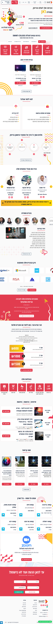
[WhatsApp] (3, 16)
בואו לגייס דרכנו (34, 606)
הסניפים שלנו (24, 606)
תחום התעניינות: (23, 585)
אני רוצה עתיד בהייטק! (46, 28)
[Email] (3, 14)
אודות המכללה (35, 612)
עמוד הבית (24, 602)
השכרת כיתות (35, 608)
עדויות (36, 610)
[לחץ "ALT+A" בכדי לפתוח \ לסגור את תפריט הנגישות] (1, 622)
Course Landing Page (22, 610)
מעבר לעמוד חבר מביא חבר (27, 370)
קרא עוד (47, 484)
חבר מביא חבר (35, 604)
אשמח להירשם (7, 411)
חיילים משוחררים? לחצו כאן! (33, 27)
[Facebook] (3, 12)
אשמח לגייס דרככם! (22, 290)
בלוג (25, 2)
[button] (45, 622)
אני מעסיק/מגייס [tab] (34, 41)
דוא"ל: (38, 585)
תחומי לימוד (45, 2)
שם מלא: (38, 579)
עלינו (23, 2)
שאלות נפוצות (35, 614)
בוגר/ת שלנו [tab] (10, 41)
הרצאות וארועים (29, 2)
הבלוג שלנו (24, 604)
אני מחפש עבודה (32, 290)
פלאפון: (25, 579)
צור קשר (19, 2)
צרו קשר (24, 608)
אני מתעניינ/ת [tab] (43, 41)
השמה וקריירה (40, 2)
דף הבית (36, 602)
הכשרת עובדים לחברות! (7, 2)
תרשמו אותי (16, 2)
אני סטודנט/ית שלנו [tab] (26, 41)
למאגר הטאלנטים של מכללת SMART (27, 316)
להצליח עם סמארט (34, 2)
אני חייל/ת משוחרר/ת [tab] (17, 41)
